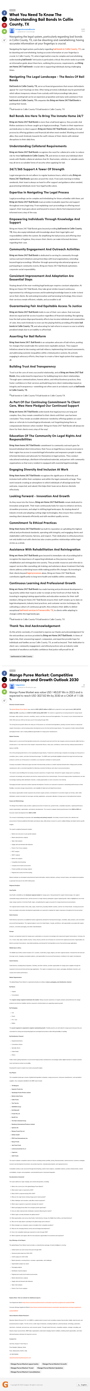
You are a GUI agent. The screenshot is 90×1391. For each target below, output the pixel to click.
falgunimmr (20, 685)
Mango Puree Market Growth (55, 1364)
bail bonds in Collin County (21, 656)
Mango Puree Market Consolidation (25, 1372)
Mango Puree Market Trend (22, 1368)
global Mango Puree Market (20, 709)
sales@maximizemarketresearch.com (20, 1357)
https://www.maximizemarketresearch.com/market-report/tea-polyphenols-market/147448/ (48, 1302)
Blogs (12, 10)
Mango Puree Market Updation (50, 1368)
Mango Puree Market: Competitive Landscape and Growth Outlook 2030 (44, 677)
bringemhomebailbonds (25, 29)
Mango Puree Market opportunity (25, 1364)
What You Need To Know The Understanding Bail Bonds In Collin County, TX (41, 19)
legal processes (34, 573)
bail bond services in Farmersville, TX (36, 610)
